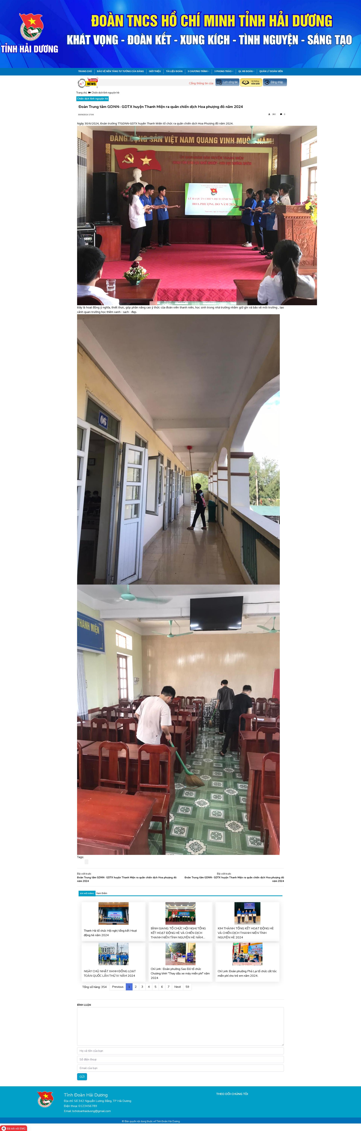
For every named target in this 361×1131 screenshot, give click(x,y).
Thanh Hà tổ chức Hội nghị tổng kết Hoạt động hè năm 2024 (110, 933)
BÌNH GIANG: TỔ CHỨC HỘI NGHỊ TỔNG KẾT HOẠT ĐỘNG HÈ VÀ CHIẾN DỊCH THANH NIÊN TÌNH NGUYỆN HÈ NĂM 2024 (178, 933)
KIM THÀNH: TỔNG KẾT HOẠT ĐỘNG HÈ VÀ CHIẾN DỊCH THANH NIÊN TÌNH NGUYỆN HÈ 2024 (246, 933)
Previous (118, 987)
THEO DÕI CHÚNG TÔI (232, 1094)
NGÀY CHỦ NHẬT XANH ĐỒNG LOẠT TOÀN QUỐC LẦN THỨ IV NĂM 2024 (110, 973)
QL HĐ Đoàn (245, 71)
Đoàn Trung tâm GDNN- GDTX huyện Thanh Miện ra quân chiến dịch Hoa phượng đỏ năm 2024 (126, 879)
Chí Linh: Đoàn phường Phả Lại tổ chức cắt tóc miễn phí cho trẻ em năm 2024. (247, 973)
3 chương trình (198, 71)
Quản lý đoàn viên (271, 71)
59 (187, 987)
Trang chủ (85, 71)
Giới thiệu (155, 71)
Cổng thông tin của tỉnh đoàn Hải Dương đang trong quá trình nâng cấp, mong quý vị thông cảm (200, 83)
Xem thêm (101, 893)
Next (177, 987)
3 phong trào (222, 71)
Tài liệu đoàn (174, 71)
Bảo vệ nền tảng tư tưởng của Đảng (120, 71)
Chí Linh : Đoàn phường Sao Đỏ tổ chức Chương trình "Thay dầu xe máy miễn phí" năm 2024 (180, 973)
